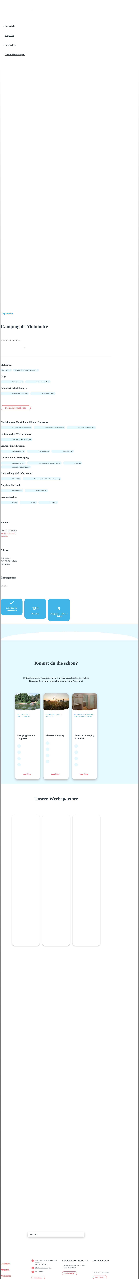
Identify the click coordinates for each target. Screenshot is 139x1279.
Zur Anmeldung (69, 1273)
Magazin (5, 1269)
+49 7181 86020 (40, 1271)
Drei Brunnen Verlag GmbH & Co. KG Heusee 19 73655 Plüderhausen (46, 1262)
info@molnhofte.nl (8, 533)
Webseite (4, 536)
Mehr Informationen (15, 407)
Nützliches (6, 1276)
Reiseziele (5, 1263)
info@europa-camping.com (43, 1268)
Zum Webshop (99, 1277)
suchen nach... (34, 1234)
